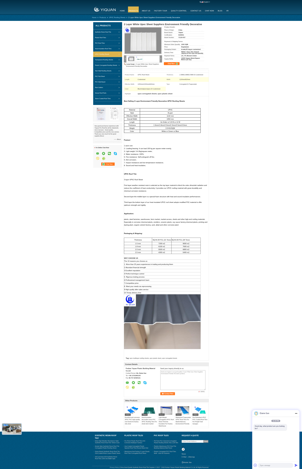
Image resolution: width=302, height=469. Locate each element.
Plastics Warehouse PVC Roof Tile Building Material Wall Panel (165, 447)
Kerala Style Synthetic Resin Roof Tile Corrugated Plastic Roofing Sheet (107, 447)
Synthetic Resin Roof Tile (103, 32)
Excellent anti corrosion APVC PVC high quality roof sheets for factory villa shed (132, 421)
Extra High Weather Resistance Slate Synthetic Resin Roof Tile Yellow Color (107, 442)
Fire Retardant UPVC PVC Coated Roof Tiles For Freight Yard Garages (200, 421)
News (184, 454)
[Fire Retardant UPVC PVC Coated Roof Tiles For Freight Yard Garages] (200, 410)
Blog (220, 11)
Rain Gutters (99, 87)
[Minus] (296, 413)
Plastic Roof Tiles (100, 37)
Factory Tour (160, 11)
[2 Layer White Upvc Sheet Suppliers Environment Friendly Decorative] (143, 40)
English (206, 2)
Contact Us (196, 11)
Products (133, 11)
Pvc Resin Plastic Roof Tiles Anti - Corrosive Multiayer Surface (135, 442)
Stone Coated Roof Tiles (103, 98)
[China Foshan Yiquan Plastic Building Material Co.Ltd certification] (101, 114)
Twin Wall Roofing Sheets (103, 71)
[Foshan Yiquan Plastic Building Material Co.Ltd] (104, 9)
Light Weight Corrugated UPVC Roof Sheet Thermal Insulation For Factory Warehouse (166, 422)
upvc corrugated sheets (169, 358)
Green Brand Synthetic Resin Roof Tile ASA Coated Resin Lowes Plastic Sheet (107, 452)
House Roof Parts (100, 93)
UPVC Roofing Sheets (117, 17)
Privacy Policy (114, 467)
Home (122, 11)
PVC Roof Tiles (100, 43)
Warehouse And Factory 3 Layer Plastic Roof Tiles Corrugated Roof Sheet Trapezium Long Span (137, 453)
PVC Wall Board (100, 82)
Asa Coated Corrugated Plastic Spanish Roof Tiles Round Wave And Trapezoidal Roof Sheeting (136, 448)
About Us (146, 11)
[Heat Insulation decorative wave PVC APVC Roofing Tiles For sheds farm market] (149, 410)
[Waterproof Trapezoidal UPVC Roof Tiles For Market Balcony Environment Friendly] (183, 410)
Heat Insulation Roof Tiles (103, 49)
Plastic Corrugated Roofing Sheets (106, 65)
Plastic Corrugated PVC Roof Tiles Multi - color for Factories (165, 452)
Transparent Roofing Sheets (104, 60)
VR (227, 11)
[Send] (296, 465)
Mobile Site (187, 462)
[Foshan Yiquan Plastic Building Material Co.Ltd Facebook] (183, 449)
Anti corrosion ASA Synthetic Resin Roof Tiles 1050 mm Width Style (106, 457)
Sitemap (192, 457)
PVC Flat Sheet (100, 76)
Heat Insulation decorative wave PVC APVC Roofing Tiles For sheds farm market (149, 421)
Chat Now (209, 11)
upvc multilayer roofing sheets (139, 358)
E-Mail (184, 457)
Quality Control (179, 11)
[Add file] (255, 465)
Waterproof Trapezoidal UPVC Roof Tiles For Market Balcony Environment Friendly (183, 421)
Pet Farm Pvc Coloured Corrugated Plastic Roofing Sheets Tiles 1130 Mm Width (166, 442)
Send (206, 441)
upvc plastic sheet (155, 358)
